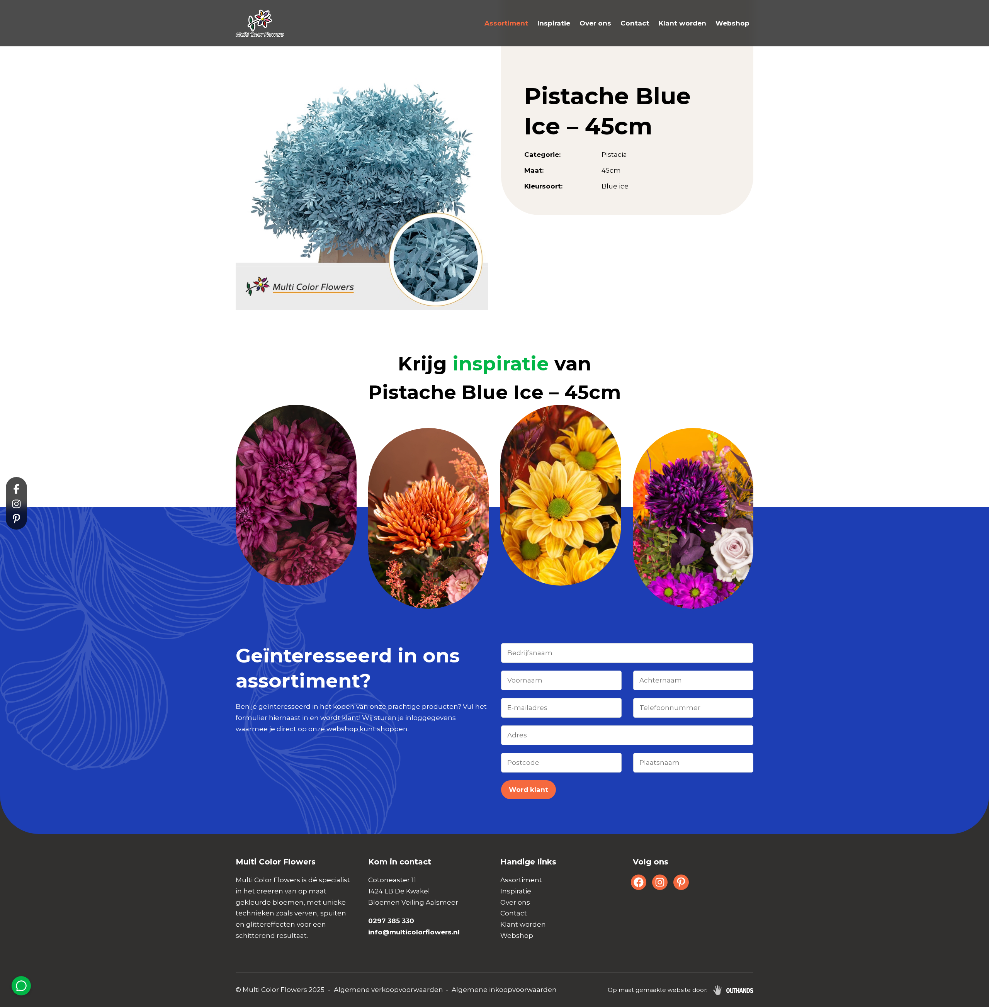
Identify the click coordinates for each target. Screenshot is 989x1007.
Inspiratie (553, 23)
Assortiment (506, 23)
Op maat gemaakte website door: (657, 989)
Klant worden (682, 23)
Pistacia (614, 154)
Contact (634, 23)
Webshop (732, 23)
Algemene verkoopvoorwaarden (388, 989)
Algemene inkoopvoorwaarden (504, 989)
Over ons (595, 23)
